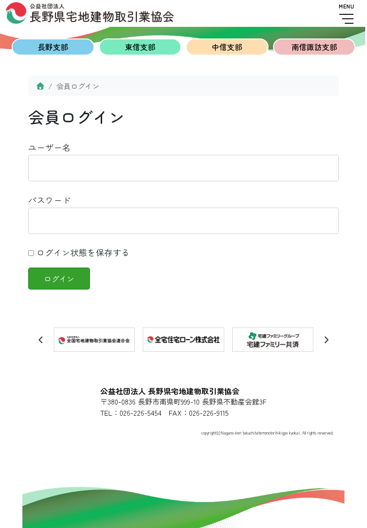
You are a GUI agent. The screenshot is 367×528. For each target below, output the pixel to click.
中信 (227, 46)
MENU (346, 6)
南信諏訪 (314, 46)
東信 (140, 46)
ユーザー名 (49, 147)
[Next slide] (326, 339)
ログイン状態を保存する (82, 252)
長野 (53, 46)
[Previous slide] (41, 339)
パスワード (49, 200)
